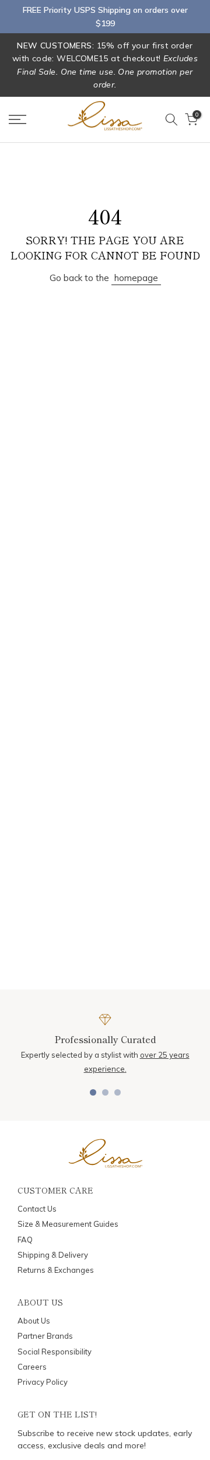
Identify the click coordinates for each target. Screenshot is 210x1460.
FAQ (25, 1239)
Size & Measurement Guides (68, 1224)
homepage (136, 277)
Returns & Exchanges (56, 1270)
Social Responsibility (55, 1351)
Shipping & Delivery (53, 1254)
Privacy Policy (43, 1382)
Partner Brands (45, 1335)
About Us (34, 1320)
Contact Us (37, 1208)
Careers (32, 1366)
